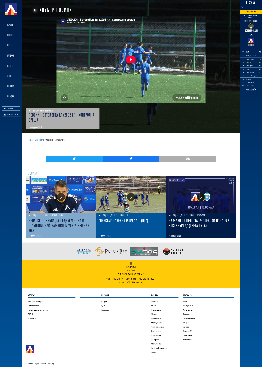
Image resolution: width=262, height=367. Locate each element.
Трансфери (156, 318)
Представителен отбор (38, 310)
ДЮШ (9, 75)
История (10, 86)
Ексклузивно (188, 305)
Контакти (32, 318)
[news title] (61, 194)
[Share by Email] (187, 159)
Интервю (155, 339)
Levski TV (11, 109)
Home (31, 140)
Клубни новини (189, 318)
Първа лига (156, 335)
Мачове (10, 45)
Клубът (10, 65)
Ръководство (33, 305)
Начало (10, 24)
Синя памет (156, 331)
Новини (10, 35)
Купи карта (12, 115)
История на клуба (35, 301)
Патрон (104, 301)
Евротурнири (156, 322)
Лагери (186, 322)
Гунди (103, 305)
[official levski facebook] (246, 2)
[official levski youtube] (254, 2)
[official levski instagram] (250, 2)
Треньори (105, 310)
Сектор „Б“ (187, 331)
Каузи (153, 352)
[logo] (11, 9)
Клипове (186, 314)
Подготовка (156, 310)
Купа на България (159, 348)
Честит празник (157, 326)
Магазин (10, 96)
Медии (154, 314)
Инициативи (188, 310)
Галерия (10, 55)
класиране (250, 89)
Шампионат (188, 339)
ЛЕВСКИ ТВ (156, 343)
